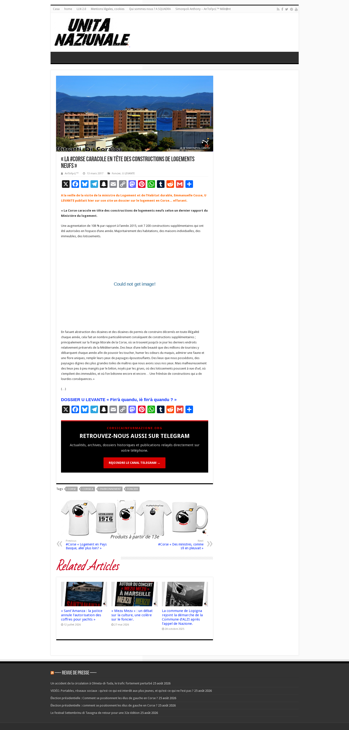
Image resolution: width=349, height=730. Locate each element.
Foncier (116, 173)
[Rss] (278, 9)
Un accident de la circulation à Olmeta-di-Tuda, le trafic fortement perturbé (101, 683)
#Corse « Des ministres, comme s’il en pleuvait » (180, 544)
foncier (132, 489)
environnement (110, 489)
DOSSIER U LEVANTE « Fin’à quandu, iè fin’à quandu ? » (119, 399)
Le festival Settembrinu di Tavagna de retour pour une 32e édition (95, 713)
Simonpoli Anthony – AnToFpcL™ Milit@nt (203, 9)
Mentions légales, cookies (107, 9)
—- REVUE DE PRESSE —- (76, 673)
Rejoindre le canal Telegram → (134, 463)
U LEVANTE (128, 173)
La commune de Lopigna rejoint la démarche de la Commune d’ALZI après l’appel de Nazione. (182, 617)
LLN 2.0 (81, 9)
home (68, 9)
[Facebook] (282, 9)
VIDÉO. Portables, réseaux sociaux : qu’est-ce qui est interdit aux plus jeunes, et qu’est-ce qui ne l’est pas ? (122, 690)
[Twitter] (287, 9)
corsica (87, 489)
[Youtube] (296, 9)
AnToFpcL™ (72, 173)
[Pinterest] (291, 9)
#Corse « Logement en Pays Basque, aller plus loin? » (86, 544)
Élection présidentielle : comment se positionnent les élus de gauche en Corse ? (104, 705)
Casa (56, 9)
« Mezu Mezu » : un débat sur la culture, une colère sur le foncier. (132, 615)
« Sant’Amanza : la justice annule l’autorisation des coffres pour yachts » (81, 615)
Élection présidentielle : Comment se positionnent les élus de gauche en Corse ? (104, 698)
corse (72, 489)
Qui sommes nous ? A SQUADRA (150, 9)
